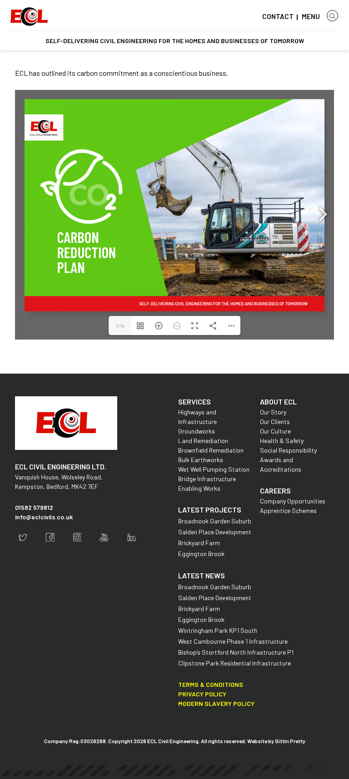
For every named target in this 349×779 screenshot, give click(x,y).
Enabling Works (199, 488)
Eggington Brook (201, 553)
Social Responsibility (288, 450)
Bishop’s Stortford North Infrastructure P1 (236, 652)
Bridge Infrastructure (207, 479)
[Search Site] (332, 15)
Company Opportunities (292, 501)
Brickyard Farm (199, 543)
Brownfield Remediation (211, 450)
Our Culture (275, 431)
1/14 (120, 325)
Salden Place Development (214, 532)
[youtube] (104, 537)
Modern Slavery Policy (216, 703)
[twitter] (23, 537)
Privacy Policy (202, 694)
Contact (278, 16)
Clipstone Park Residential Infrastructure (234, 663)
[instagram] (77, 537)
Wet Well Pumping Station (213, 469)
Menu (311, 16)
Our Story (273, 412)
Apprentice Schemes (288, 510)
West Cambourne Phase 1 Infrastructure (233, 641)
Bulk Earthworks (200, 459)
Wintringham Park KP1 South (217, 630)
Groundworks (196, 431)
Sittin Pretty (290, 741)
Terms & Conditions (210, 684)
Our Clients (275, 421)
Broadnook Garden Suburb (214, 521)
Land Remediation (203, 440)
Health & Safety (282, 440)
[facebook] (50, 537)
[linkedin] (131, 537)
